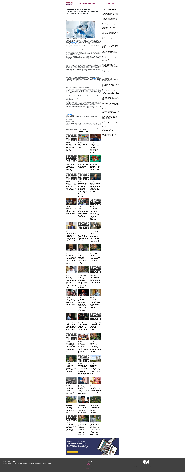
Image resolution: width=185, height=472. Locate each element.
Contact (93, 3)
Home (80, 3)
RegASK (94, 78)
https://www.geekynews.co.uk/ (74, 117)
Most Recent (84, 3)
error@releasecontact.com (81, 125)
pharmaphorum (74, 42)
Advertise (89, 464)
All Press (89, 3)
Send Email (70, 114)
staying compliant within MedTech (77, 51)
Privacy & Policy (89, 468)
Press (89, 463)
